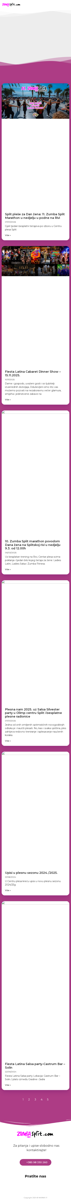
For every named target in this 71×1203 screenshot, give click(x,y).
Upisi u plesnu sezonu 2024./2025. (31, 873)
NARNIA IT (43, 1198)
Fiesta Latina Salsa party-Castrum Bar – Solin (35, 1065)
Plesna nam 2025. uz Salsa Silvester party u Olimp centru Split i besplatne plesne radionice (33, 713)
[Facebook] (36, 4)
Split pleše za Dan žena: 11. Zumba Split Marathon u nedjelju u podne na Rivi (35, 216)
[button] (28, 5)
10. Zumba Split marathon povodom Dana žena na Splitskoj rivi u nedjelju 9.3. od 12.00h (32, 544)
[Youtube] (46, 4)
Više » (8, 235)
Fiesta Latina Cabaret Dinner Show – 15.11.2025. (33, 373)
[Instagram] (56, 4)
